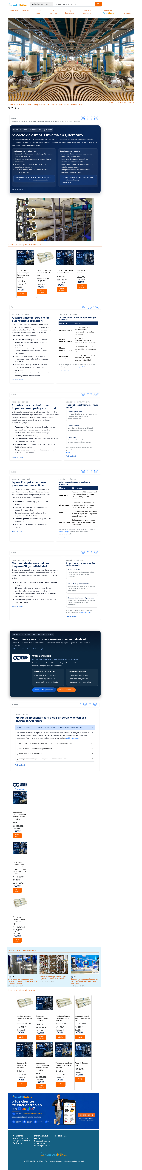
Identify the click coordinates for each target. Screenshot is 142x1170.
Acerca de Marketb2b (21, 1138)
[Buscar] (98, 4)
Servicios (25, 11)
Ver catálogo (20, 789)
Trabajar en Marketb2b (21, 1141)
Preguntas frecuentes (42, 1141)
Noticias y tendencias (87, 12)
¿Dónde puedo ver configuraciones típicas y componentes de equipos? (43, 759)
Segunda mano (38, 12)
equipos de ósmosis (40, 180)
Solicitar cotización (22, 294)
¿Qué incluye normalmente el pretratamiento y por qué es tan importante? (44, 743)
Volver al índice (17, 189)
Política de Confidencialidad (73, 1161)
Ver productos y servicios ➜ (44, 690)
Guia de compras (53, 12)
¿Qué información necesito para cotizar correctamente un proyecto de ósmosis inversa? (49, 727)
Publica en (108, 12)
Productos (14, 11)
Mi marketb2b (126, 12)
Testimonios (17, 1143)
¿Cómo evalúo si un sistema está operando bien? (35, 749)
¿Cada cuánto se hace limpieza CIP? (30, 754)
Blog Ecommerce (69, 12)
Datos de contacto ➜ (66, 690)
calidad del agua (72, 180)
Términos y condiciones (53, 1161)
